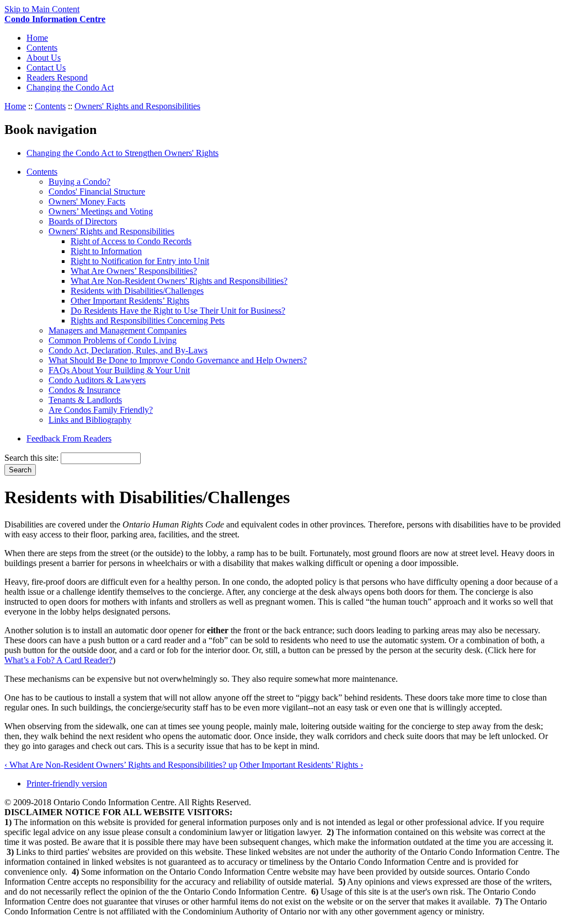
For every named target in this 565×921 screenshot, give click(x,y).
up (232, 764)
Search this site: (32, 457)
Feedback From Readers (68, 438)
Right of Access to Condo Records (131, 241)
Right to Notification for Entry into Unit (140, 261)
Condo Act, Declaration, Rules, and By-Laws (128, 350)
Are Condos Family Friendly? (101, 409)
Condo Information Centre (54, 19)
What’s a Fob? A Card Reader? (58, 660)
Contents (41, 47)
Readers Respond (57, 77)
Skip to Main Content (41, 9)
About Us (43, 57)
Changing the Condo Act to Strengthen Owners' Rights (122, 153)
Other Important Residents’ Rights (130, 300)
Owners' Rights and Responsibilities (137, 106)
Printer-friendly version (66, 783)
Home (37, 37)
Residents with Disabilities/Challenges (137, 290)
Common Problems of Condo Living (113, 340)
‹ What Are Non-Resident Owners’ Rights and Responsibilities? (116, 764)
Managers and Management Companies (117, 330)
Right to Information (106, 251)
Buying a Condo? (79, 181)
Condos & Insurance (84, 390)
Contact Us (46, 67)
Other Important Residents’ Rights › (301, 764)
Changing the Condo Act (70, 87)
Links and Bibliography (90, 419)
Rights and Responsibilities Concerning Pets (148, 320)
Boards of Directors (83, 221)
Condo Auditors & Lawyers (97, 380)
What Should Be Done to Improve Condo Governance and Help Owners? (178, 360)
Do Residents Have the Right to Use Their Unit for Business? (178, 310)
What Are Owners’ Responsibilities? (134, 271)
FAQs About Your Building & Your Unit (119, 370)
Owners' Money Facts (87, 201)
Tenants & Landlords (85, 400)
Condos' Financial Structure (97, 191)
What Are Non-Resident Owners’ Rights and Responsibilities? (179, 281)
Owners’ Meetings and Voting (101, 211)
